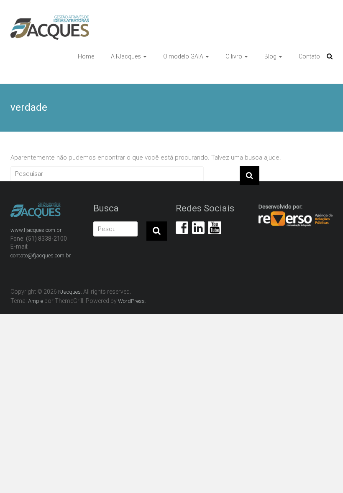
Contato (309, 56)
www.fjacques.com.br (36, 230)
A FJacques (126, 56)
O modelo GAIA (183, 56)
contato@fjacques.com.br (40, 255)
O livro (233, 56)
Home (86, 56)
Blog (270, 56)
